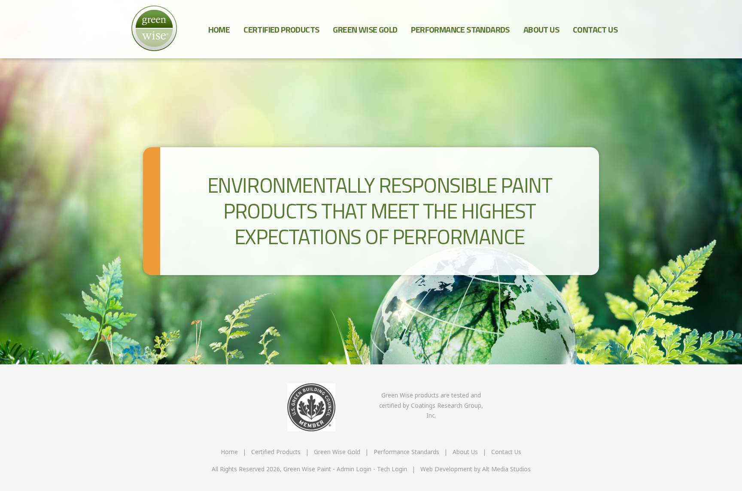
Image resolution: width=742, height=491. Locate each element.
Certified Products (281, 29)
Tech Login (392, 469)
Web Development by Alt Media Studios (475, 469)
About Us (541, 29)
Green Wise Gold (365, 29)
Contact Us (595, 29)
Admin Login (354, 469)
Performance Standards (460, 29)
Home (219, 29)
